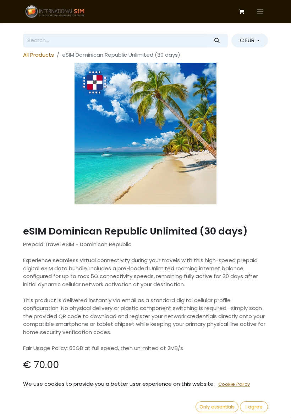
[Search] (217, 40)
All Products (38, 54)
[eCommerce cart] (242, 12)
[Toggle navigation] (260, 11)
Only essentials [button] (217, 406)
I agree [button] (254, 406)
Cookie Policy (234, 384)
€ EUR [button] (248, 40)
